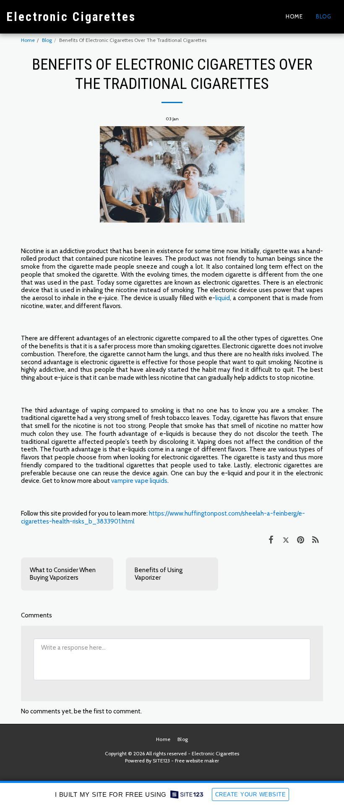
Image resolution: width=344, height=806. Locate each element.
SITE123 (161, 760)
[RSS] (315, 539)
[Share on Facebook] (271, 539)
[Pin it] (300, 539)
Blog (47, 40)
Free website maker (197, 760)
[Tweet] (286, 539)
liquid (222, 298)
